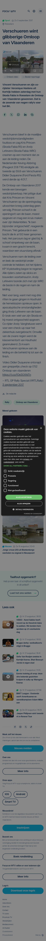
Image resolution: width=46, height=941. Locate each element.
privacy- (26, 459)
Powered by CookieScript (33, 514)
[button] (23, 466)
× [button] (41, 428)
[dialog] (23, 470)
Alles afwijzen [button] (24, 503)
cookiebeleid (9, 462)
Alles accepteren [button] (24, 497)
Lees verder (19, 462)
